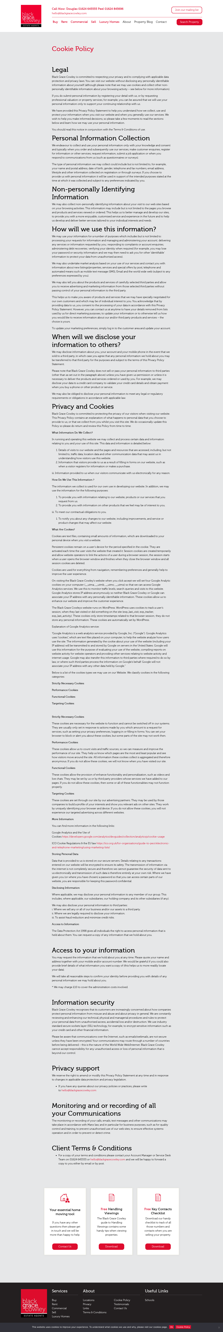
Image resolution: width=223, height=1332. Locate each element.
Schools (149, 1300)
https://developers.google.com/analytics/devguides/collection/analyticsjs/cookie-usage (113, 836)
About (127, 22)
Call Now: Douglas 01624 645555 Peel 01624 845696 (87, 9)
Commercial (79, 22)
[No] (219, 1327)
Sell (93, 22)
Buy (55, 22)
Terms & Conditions (94, 1312)
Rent (64, 22)
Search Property (189, 22)
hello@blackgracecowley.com (69, 13)
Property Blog (143, 22)
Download (111, 1246)
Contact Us (64, 1246)
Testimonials (121, 1304)
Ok (171, 1327)
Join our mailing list (187, 9)
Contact (161, 22)
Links (86, 1308)
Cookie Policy (122, 1300)
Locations (88, 1300)
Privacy (87, 1304)
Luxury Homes (109, 22)
